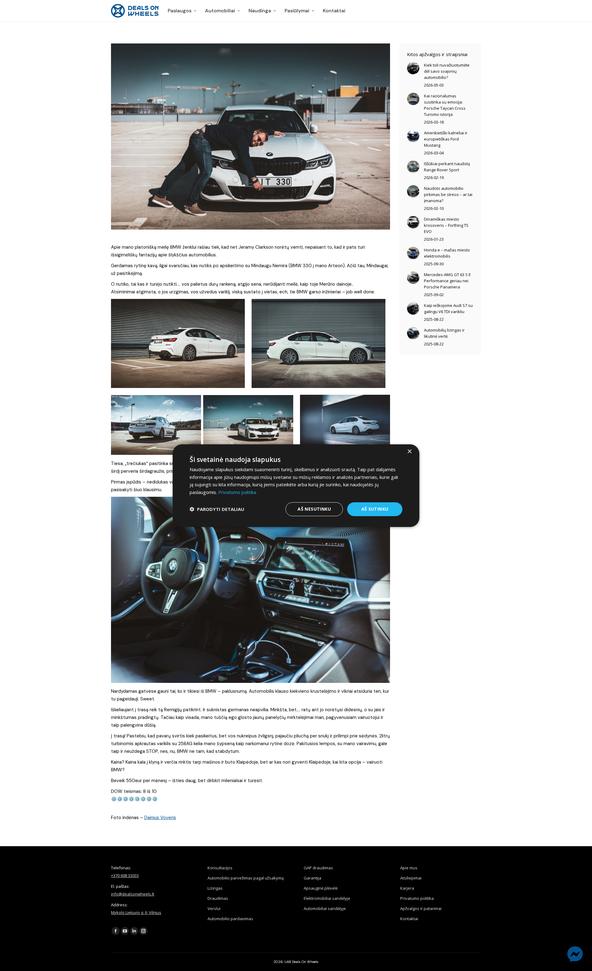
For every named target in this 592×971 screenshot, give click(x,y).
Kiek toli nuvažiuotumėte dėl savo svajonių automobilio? (447, 71)
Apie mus (408, 868)
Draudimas (218, 898)
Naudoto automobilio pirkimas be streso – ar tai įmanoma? (448, 194)
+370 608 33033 (125, 875)
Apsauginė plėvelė (321, 888)
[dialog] (296, 485)
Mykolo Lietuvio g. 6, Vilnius (136, 912)
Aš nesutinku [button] (314, 509)
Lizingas (215, 888)
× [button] (409, 451)
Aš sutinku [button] (374, 509)
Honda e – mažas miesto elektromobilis (447, 253)
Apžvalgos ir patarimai (421, 908)
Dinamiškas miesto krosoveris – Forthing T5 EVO (446, 225)
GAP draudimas (318, 868)
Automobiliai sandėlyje (325, 908)
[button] (217, 509)
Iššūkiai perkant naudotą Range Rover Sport (447, 167)
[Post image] (413, 68)
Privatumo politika (417, 898)
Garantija (312, 878)
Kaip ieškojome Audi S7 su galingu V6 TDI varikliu (448, 308)
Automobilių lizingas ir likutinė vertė (444, 333)
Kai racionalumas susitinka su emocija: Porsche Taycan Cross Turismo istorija (445, 105)
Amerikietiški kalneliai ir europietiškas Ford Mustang (445, 139)
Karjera (407, 888)
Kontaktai (409, 918)
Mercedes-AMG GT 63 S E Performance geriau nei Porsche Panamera (447, 281)
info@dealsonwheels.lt (132, 894)
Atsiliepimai (410, 878)
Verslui (214, 908)
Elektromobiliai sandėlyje (327, 898)
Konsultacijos (220, 868)
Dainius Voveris (160, 817)
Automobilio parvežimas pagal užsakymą (246, 878)
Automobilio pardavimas (230, 918)
